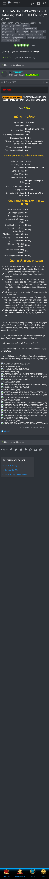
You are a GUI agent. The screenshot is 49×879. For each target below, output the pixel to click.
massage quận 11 (9, 35)
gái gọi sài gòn (22, 32)
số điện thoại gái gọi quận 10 (30, 35)
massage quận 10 (38, 32)
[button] (4, 3)
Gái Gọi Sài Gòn (11, 470)
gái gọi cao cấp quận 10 (19, 25)
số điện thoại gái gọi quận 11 (13, 38)
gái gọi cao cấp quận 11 (11, 28)
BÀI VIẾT (7, 58)
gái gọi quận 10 (29, 28)
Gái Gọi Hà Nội (11, 465)
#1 (47, 82)
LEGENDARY (8, 23)
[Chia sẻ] (43, 82)
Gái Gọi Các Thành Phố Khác (17, 474)
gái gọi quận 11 (8, 32)
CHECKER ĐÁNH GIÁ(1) (25, 58)
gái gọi (5, 25)
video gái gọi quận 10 (36, 38)
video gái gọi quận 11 (10, 41)
